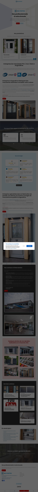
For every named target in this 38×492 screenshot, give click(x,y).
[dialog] (19, 246)
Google (11, 248)
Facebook (14, 248)
